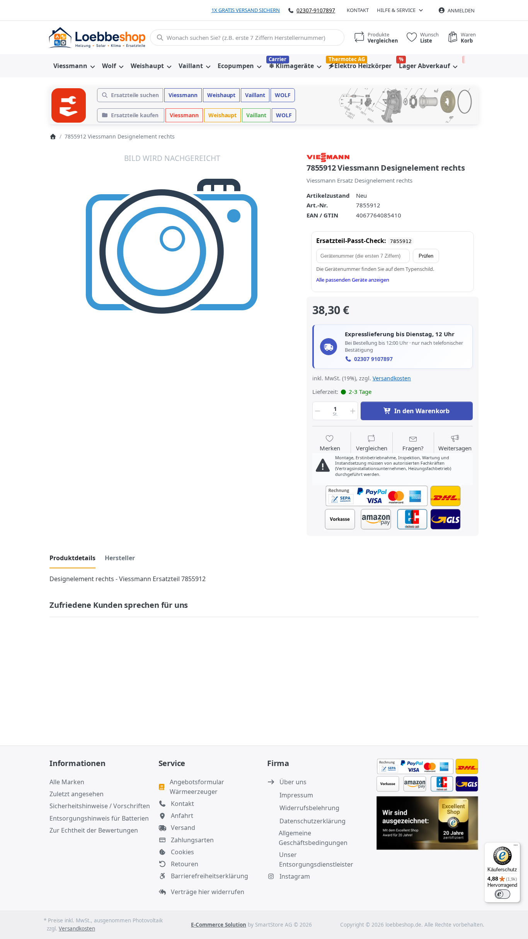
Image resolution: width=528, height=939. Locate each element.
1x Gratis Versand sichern (245, 10)
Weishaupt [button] (221, 95)
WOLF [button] (283, 95)
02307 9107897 (373, 359)
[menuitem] (73, 66)
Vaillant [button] (255, 95)
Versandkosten (392, 378)
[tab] (72, 558)
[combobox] (247, 37)
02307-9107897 (315, 10)
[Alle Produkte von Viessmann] (328, 157)
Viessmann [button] (183, 95)
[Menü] (515, 847)
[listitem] (172, 275)
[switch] (502, 894)
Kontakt (358, 10)
